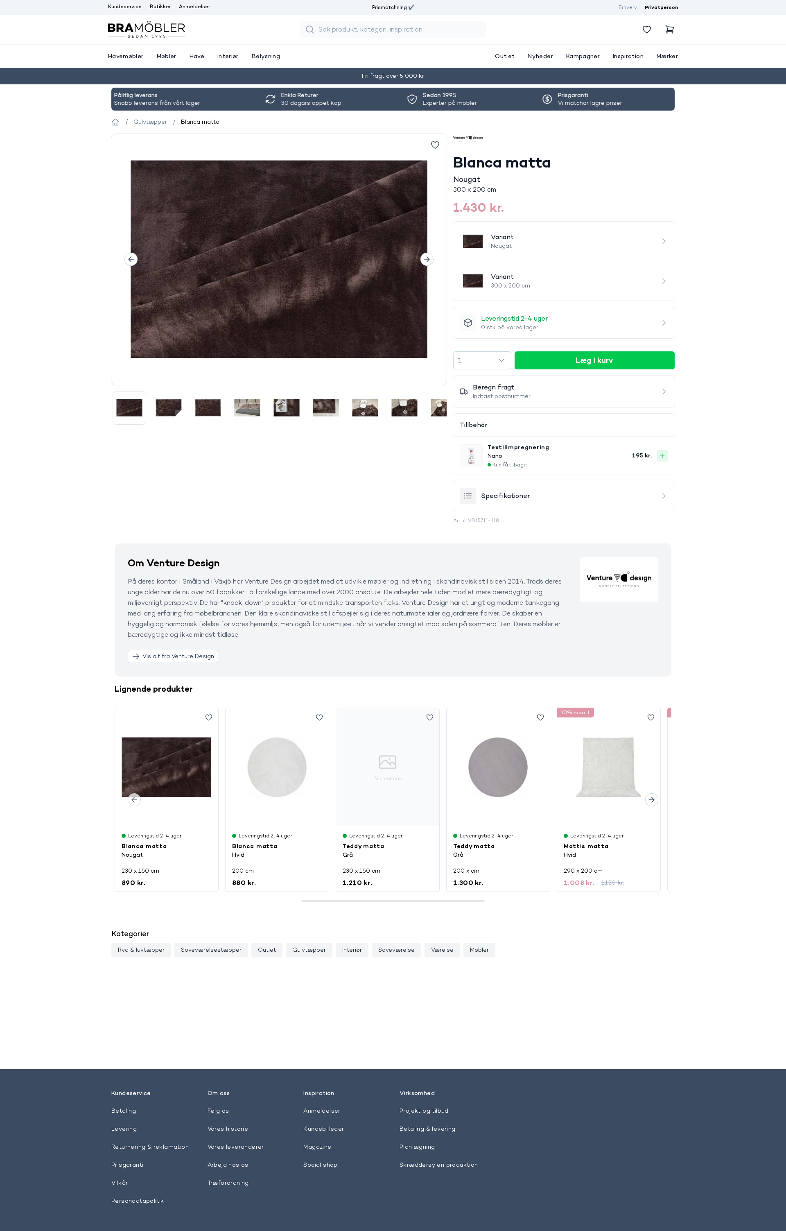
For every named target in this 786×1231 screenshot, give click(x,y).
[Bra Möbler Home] (146, 29)
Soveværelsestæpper (211, 949)
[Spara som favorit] (208, 717)
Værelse (442, 949)
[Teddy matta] (498, 767)
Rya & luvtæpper (141, 949)
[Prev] (131, 259)
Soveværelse (396, 949)
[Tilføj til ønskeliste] (435, 145)
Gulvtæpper (309, 949)
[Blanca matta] (166, 767)
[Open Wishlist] (647, 29)
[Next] (427, 259)
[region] (279, 259)
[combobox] (482, 360)
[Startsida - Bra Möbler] (115, 122)
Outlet (267, 949)
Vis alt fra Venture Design (178, 656)
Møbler (479, 949)
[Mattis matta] (608, 767)
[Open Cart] (670, 29)
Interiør (352, 949)
